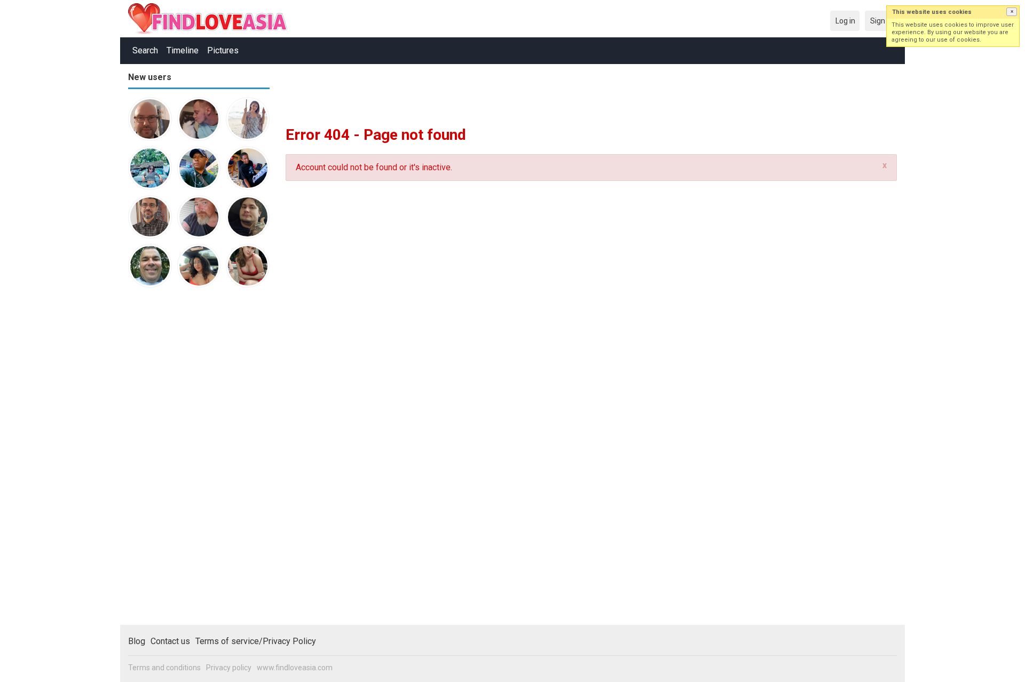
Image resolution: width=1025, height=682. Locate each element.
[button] (1011, 11)
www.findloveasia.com (295, 667)
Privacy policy (228, 667)
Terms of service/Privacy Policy (255, 641)
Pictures (223, 50)
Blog (136, 641)
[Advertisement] (171, 461)
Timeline (183, 50)
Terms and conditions (164, 667)
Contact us (170, 641)
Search (145, 50)
